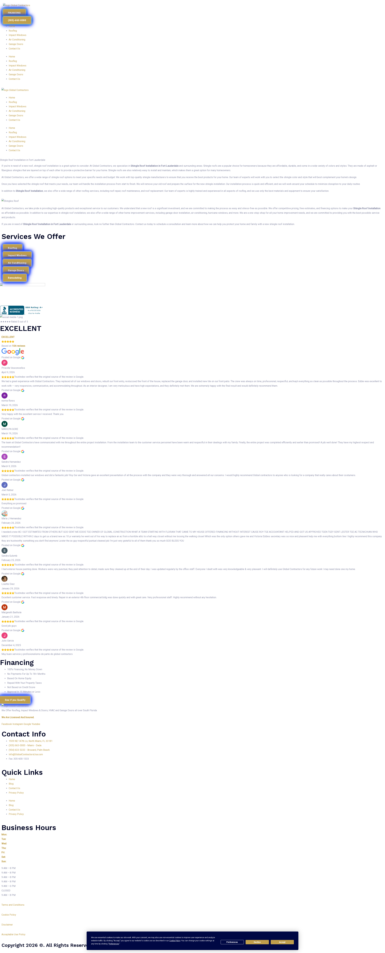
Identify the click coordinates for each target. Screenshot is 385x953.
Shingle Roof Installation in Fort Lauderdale (155, 165)
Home (12, 26)
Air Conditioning (17, 39)
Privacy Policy (16, 792)
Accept (282, 942)
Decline (257, 942)
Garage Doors (16, 44)
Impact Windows (17, 35)
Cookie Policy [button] (174, 941)
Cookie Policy (9, 914)
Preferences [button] (114, 944)
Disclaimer (7, 924)
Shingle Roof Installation (29, 190)
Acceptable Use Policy (13, 934)
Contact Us (14, 48)
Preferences (232, 942)
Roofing (13, 30)
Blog (11, 783)
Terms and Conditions (13, 904)
